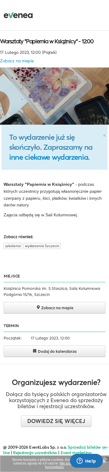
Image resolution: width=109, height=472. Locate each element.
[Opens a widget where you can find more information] (86, 461)
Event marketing (76, 452)
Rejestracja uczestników (35, 452)
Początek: (12, 338)
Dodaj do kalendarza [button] (57, 351)
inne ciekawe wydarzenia (48, 157)
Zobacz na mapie (17, 61)
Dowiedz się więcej (56, 421)
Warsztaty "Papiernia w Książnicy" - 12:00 (47, 41)
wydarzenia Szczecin (42, 246)
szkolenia (13, 246)
